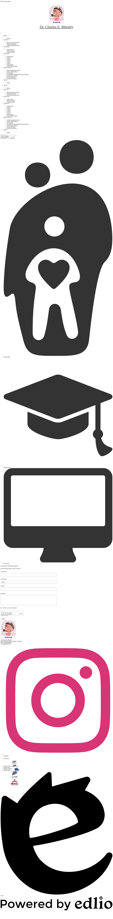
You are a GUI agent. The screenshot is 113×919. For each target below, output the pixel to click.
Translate (12, 138)
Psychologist (10, 73)
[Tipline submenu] (4, 131)
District (8, 38)
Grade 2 (9, 59)
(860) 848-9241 (8, 642)
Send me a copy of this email (9, 608)
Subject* (3, 586)
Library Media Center (12, 66)
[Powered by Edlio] (56, 910)
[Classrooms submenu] (4, 55)
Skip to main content (6, 1)
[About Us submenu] (4, 41)
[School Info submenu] (4, 48)
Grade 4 (9, 62)
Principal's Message (11, 44)
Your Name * (4, 571)
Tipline (8, 82)
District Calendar (11, 50)
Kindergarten (10, 56)
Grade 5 (9, 63)
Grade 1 (9, 57)
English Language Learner (13, 70)
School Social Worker (12, 75)
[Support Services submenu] (4, 69)
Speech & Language (12, 78)
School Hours (10, 49)
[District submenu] (4, 37)
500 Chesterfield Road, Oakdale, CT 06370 (11, 641)
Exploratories (10, 64)
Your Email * (4, 579)
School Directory (11, 52)
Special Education (11, 77)
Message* (3, 593)
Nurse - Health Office (12, 71)
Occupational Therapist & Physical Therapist (18, 74)
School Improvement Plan (13, 45)
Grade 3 (9, 60)
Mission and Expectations (13, 42)
